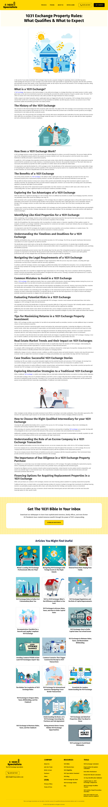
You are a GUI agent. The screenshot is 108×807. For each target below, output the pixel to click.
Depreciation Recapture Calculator (91, 767)
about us (60, 5)
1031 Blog (66, 776)
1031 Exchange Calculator (91, 764)
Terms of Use (48, 787)
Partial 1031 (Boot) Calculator (92, 775)
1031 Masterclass (69, 767)
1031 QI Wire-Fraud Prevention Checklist (92, 790)
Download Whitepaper (54, 522)
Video (45, 776)
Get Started (99, 5)
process (44, 5)
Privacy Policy (48, 784)
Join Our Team (48, 767)
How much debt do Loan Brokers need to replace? (91, 795)
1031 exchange (19, 92)
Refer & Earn (48, 770)
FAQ (65, 786)
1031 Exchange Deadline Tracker (91, 786)
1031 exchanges (73, 429)
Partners (46, 773)
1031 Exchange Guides (70, 782)
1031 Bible (67, 764)
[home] (10, 5)
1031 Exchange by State (71, 779)
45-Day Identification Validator (93, 778)
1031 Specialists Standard (71, 773)
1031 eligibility (68, 770)
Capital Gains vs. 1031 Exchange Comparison (90, 781)
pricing (52, 5)
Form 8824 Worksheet (90, 771)
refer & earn (70, 5)
